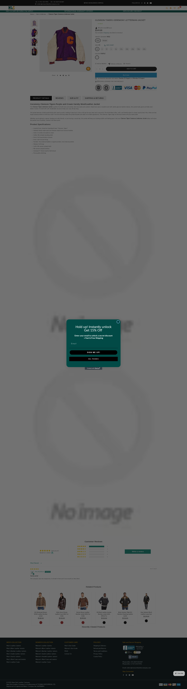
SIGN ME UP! (93, 352)
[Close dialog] (118, 321)
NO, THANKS (93, 359)
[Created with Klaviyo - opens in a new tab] (93, 368)
